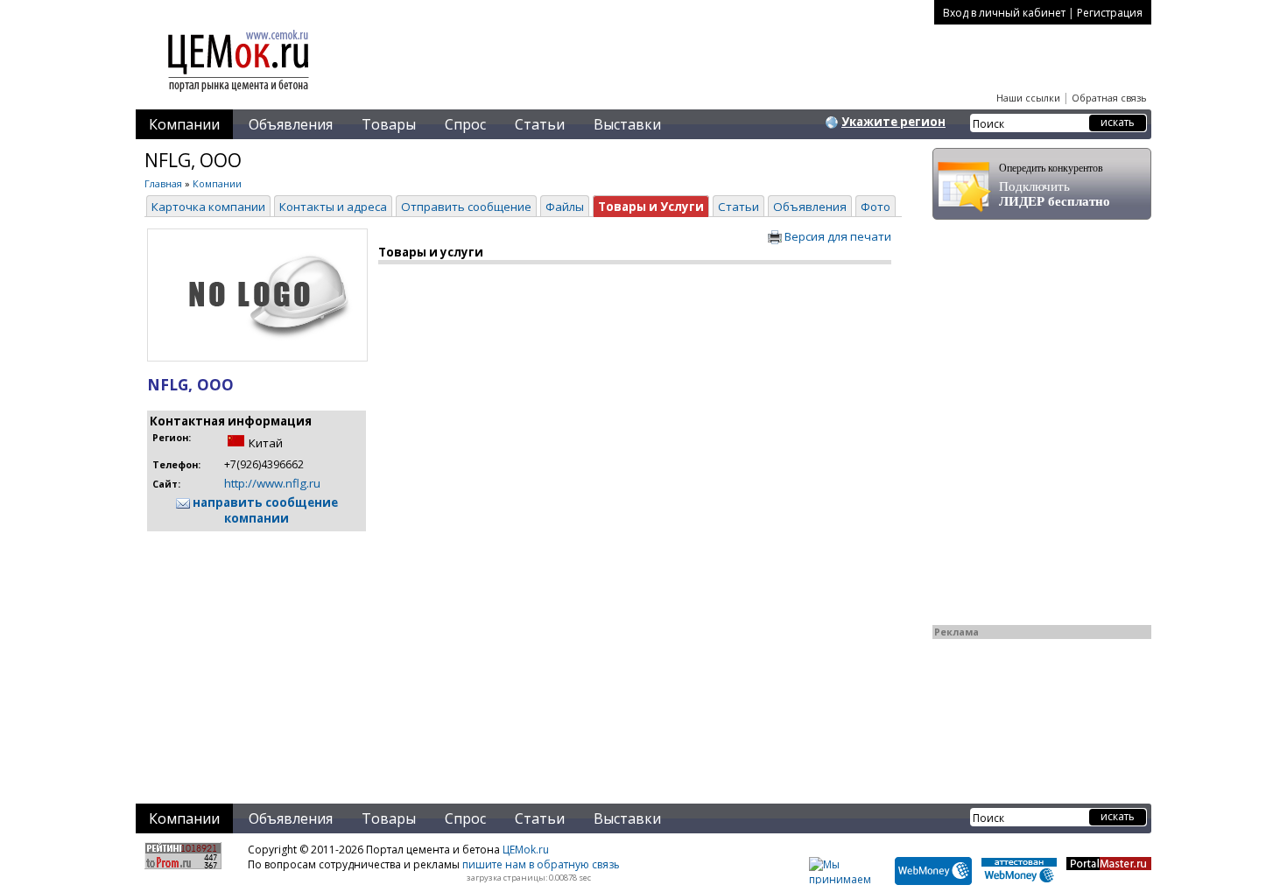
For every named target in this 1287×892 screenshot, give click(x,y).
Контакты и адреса (333, 206)
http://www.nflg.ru (272, 483)
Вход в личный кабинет (1004, 12)
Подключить (1054, 185)
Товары (389, 124)
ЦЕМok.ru (526, 849)
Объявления (291, 124)
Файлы (564, 206)
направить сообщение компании (264, 510)
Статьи (540, 124)
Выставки (627, 124)
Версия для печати (836, 236)
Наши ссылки (1028, 97)
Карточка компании (208, 206)
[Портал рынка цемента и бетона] (239, 94)
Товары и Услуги (651, 206)
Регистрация (1110, 12)
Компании (184, 124)
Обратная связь (1109, 97)
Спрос (465, 124)
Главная (163, 183)
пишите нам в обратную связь (541, 864)
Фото (875, 206)
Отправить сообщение (466, 206)
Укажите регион (893, 122)
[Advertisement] (494, 656)
